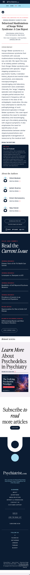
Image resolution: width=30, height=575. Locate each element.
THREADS (15, 545)
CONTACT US (15, 502)
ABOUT (15, 492)
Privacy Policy (7, 562)
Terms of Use (15, 562)
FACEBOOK (14, 538)
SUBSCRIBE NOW (15, 523)
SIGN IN (15, 513)
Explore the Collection (8, 371)
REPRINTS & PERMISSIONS (15, 500)
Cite (19, 5)
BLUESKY (15, 548)
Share (12, 5)
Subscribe (15, 427)
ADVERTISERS (15, 495)
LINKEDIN (15, 543)
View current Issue (9, 330)
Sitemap (25, 567)
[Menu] (4, 2)
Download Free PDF (15, 221)
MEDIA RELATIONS (15, 497)
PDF (16, 5)
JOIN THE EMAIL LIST (15, 517)
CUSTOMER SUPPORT (15, 505)
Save (7, 5)
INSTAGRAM (15, 540)
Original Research (9, 20)
